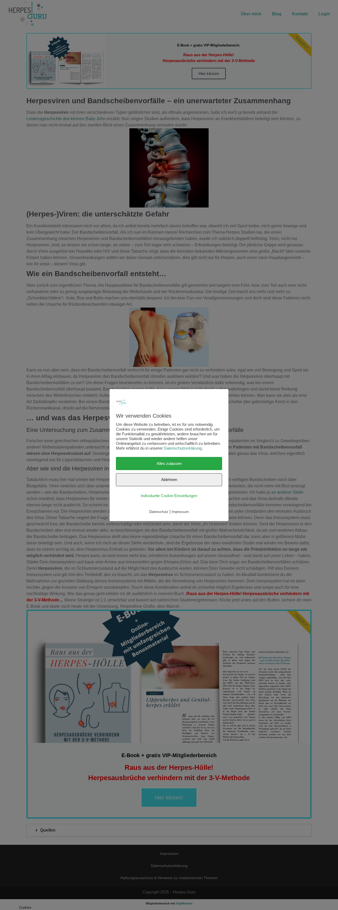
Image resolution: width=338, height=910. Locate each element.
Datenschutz (158, 512)
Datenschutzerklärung (183, 448)
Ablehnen (169, 479)
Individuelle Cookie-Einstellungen (169, 495)
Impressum (180, 512)
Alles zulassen (169, 463)
